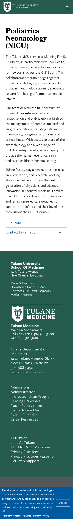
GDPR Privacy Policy (36, 515)
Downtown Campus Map (28, 286)
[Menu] (67, 10)
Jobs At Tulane (23, 442)
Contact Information (22, 232)
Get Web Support (25, 460)
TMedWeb (19, 437)
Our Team (13, 222)
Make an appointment (27, 329)
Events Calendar (24, 414)
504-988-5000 (43, 333)
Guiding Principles (26, 400)
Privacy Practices (25, 451)
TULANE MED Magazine (30, 447)
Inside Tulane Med (25, 410)
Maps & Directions (23, 283)
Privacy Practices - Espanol (33, 456)
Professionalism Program (31, 396)
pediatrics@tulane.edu (29, 372)
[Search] (67, 6)
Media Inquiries (21, 294)
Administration (23, 391)
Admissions (20, 387)
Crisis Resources (24, 419)
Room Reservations (27, 405)
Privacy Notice (11, 515)
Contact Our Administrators (31, 290)
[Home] (17, 6)
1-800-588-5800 (26, 337)
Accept (63, 503)
